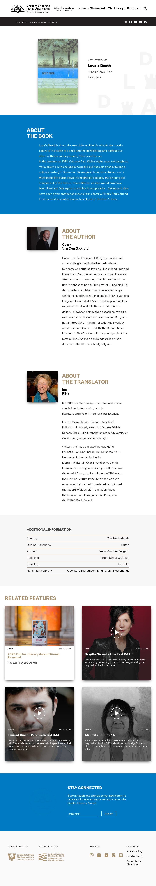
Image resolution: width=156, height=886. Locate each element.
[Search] (145, 9)
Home (18, 22)
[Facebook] (130, 22)
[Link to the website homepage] (42, 9)
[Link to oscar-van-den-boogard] (42, 237)
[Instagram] (125, 22)
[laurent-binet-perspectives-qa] (39, 724)
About (83, 8)
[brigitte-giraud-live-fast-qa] (116, 643)
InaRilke (65, 391)
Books (40, 22)
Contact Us (132, 846)
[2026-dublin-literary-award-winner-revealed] (39, 643)
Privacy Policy (134, 851)
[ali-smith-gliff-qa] (116, 724)
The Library (116, 8)
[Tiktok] (140, 22)
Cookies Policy (134, 856)
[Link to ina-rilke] (42, 386)
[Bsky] (145, 22)
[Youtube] (135, 22)
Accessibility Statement (133, 863)
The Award (97, 8)
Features (133, 8)
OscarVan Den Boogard (75, 246)
